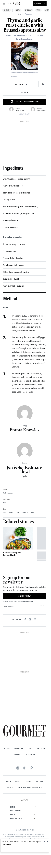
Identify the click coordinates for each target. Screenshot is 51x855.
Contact (11, 787)
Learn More (7, 844)
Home (19, 14)
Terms (28, 781)
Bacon (4, 512)
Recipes (18, 10)
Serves (23, 92)
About (8, 781)
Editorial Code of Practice (30, 787)
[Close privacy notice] (46, 842)
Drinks (17, 754)
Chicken (11, 512)
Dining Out (28, 10)
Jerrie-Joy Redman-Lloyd (24, 469)
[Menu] (3, 3)
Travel (38, 10)
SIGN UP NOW (24, 596)
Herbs (17, 512)
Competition (29, 754)
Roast (32, 512)
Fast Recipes (28, 14)
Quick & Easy (25, 512)
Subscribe (39, 781)
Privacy (18, 781)
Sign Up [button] (38, 4)
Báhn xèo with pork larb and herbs (12, 554)
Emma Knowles (20, 110)
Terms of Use (29, 601)
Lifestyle (41, 748)
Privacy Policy (21, 601)
